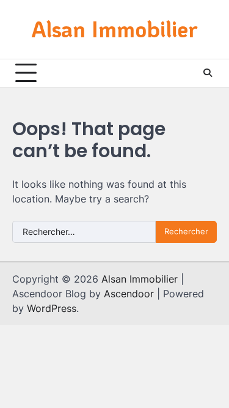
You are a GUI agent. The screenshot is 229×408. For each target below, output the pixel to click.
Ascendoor (129, 293)
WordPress (51, 308)
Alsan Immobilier (114, 28)
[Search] (207, 73)
